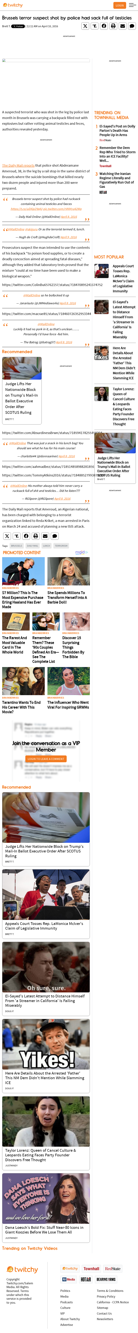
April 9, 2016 (69, 237)
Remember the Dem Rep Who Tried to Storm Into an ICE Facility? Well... (118, 154)
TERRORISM (61, 545)
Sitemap (102, 1308)
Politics (65, 1291)
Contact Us (104, 1313)
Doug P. (9, 1011)
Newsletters (105, 1319)
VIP (62, 1313)
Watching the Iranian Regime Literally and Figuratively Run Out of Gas (117, 180)
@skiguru (31, 229)
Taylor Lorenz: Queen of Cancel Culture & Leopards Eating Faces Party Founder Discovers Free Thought (40, 1155)
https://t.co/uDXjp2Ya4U (26, 209)
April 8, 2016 (69, 217)
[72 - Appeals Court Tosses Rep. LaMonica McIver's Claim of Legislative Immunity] (101, 271)
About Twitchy (70, 1319)
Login (120, 5)
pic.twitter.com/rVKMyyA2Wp (62, 209)
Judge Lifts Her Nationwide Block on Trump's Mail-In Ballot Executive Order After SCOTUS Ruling (44, 851)
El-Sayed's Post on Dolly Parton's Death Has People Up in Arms (117, 131)
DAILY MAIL (32, 545)
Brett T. (6, 26)
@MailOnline (15, 229)
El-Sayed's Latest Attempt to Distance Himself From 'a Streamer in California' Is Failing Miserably (45, 1001)
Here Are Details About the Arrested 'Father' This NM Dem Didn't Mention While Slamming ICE (44, 1078)
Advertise (66, 1325)
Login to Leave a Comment (46, 759)
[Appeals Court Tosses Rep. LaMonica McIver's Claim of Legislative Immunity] (46, 894)
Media (64, 1296)
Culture (65, 1308)
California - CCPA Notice (113, 1302)
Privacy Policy (106, 1296)
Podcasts (66, 1302)
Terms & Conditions (110, 1291)
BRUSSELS (16, 545)
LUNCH (46, 545)
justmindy (11, 1165)
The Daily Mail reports (18, 166)
